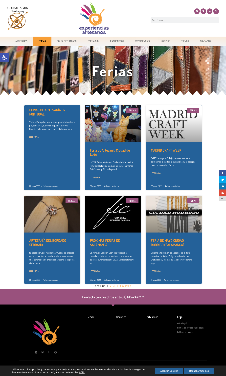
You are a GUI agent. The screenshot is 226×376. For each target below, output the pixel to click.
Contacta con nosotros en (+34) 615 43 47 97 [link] (113, 297)
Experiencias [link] (142, 41)
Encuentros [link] (117, 41)
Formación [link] (93, 41)
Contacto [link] (205, 41)
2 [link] (110, 285)
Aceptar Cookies (169, 370)
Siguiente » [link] (125, 285)
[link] (4, 57)
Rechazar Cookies (199, 370)
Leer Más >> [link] (34, 137)
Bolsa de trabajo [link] (66, 41)
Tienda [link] (185, 41)
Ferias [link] (42, 41)
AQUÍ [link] (82, 372)
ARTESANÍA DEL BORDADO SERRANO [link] (47, 242)
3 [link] (114, 285)
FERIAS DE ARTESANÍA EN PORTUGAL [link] (47, 112)
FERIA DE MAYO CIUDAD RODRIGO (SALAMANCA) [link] (167, 242)
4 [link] (117, 285)
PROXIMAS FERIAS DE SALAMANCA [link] (105, 242)
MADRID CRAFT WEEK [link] (166, 150)
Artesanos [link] (21, 41)
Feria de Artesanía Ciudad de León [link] (110, 152)
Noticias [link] (165, 41)
